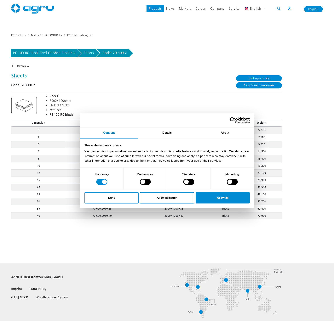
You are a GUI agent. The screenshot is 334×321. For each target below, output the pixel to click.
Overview (23, 66)
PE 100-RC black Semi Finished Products (44, 53)
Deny (111, 198)
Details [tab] (167, 132)
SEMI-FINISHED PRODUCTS (45, 35)
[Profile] (287, 8)
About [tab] (225, 132)
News (170, 8)
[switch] (145, 182)
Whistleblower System (52, 297)
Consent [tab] (109, 132)
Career (201, 8)
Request (313, 9)
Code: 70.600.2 (114, 53)
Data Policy (38, 289)
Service (234, 8)
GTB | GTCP (19, 297)
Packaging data (259, 78)
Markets (185, 8)
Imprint (16, 289)
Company (217, 8)
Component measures (259, 85)
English (255, 8)
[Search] (279, 8)
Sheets (89, 53)
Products (155, 8)
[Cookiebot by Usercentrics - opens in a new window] (233, 120)
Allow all (222, 198)
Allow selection (167, 198)
